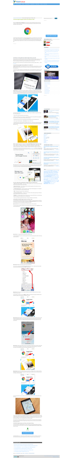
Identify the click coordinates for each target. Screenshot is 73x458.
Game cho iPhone (46, 173)
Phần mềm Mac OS (47, 82)
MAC (51, 178)
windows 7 (51, 182)
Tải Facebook (45, 138)
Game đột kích (49, 175)
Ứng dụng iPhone (18, 453)
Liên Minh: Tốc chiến (46, 177)
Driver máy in (51, 171)
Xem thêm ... (57, 113)
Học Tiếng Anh (57, 175)
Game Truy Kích (46, 134)
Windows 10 (47, 183)
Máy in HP (52, 179)
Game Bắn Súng (47, 172)
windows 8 (54, 182)
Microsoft (46, 179)
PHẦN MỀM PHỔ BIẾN (51, 35)
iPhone (23, 453)
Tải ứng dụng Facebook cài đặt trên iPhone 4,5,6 (21, 451)
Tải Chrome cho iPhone (27, 432)
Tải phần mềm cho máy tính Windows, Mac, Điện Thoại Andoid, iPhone (19, 1)
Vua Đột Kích (55, 181)
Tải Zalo (45, 139)
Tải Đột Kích (45, 135)
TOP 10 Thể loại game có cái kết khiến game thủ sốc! (52, 60)
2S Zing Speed (45, 170)
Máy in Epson (49, 179)
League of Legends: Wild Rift (55, 176)
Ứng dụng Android (47, 90)
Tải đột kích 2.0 (49, 181)
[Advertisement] (37, 11)
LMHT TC (49, 178)
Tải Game (46, 85)
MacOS (56, 178)
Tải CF (56, 180)
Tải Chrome (26, 453)
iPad (46, 176)
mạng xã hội (55, 179)
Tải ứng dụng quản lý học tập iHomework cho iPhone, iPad (23, 448)
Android (48, 170)
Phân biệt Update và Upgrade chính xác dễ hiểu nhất (52, 50)
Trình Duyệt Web (53, 180)
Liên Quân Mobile (46, 140)
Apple (51, 170)
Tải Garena (45, 141)
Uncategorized (47, 89)
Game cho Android (54, 172)
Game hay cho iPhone (52, 174)
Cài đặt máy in (55, 170)
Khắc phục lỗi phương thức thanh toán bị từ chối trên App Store (23, 444)
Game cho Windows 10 (52, 173)
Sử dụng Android (48, 180)
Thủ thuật (46, 86)
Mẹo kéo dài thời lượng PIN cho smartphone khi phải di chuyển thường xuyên (26, 445)
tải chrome (14, 63)
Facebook (55, 171)
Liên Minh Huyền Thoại (51, 177)
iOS (44, 176)
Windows (47, 182)
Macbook (53, 178)
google (54, 175)
